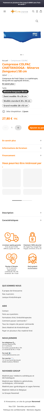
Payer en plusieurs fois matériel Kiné (17, 331)
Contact (5, 311)
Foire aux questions (10, 314)
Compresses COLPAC (19, 61)
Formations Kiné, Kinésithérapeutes (17, 317)
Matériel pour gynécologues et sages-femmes (21, 386)
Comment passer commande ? (14, 321)
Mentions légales (34, 410)
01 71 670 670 (7, 346)
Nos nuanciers (8, 294)
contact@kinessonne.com (11, 355)
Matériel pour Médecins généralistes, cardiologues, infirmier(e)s (17, 382)
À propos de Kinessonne (12, 291)
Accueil (5, 61)
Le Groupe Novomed (10, 393)
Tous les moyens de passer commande (18, 324)
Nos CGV (12, 406)
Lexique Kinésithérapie (11, 297)
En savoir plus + (8, 84)
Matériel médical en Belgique (14, 390)
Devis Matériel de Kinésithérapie (15, 327)
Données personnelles (26, 406)
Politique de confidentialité (14, 410)
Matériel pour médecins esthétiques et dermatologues (18, 377)
